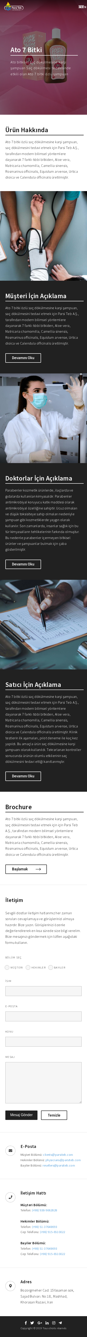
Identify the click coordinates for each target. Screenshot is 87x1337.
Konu (9, 1031)
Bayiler (59, 967)
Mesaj (10, 1057)
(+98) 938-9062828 (44, 1210)
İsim (8, 981)
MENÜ (83, 7)
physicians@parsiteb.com (63, 1160)
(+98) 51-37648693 (44, 1227)
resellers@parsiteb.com (59, 1165)
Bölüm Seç (13, 957)
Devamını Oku (23, 357)
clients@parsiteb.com (58, 1155)
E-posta (11, 1006)
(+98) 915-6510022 (52, 1232)
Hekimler (38, 967)
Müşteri (16, 967)
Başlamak (20, 869)
